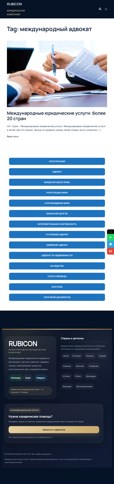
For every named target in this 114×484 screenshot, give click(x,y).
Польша (90, 356)
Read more (12, 136)
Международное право (57, 182)
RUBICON (14, 4)
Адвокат (57, 172)
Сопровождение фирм (57, 203)
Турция (102, 356)
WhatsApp (16, 378)
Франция (67, 386)
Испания (77, 356)
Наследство (57, 266)
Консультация (57, 161)
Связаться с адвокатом (54, 429)
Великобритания (84, 386)
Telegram (40, 378)
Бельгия (80, 366)
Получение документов (57, 297)
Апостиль (57, 287)
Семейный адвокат (57, 245)
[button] (100, 9)
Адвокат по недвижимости (57, 255)
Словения (93, 366)
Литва (78, 376)
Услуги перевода (57, 276)
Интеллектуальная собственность (57, 224)
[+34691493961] (110, 237)
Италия (66, 376)
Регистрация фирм (57, 192)
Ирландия (91, 376)
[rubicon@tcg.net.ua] (110, 251)
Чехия (66, 356)
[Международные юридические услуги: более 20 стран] (57, 73)
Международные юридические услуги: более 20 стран (56, 115)
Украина (67, 366)
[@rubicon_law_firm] (110, 244)
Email (27, 378)
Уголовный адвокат (57, 234)
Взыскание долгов (57, 213)
